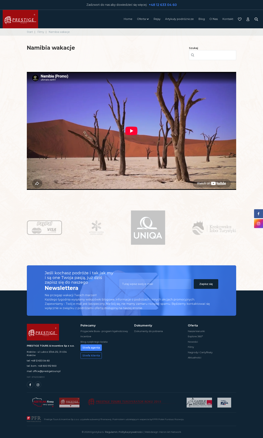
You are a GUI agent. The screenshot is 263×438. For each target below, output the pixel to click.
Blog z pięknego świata (94, 341)
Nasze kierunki (196, 331)
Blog (201, 19)
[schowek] (240, 19)
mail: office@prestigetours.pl (43, 371)
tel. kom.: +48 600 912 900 (42, 365)
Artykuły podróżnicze (179, 19)
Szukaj (193, 48)
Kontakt (227, 19)
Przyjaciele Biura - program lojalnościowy (104, 331)
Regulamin (111, 431)
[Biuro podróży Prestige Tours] (20, 19)
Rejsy (157, 19)
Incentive (86, 336)
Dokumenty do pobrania (148, 331)
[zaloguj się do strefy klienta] (248, 19)
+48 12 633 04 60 (163, 4)
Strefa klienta (91, 355)
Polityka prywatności (131, 431)
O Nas (214, 19)
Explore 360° (195, 336)
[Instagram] (38, 385)
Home (128, 19)
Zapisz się (206, 284)
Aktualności (194, 357)
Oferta (141, 19)
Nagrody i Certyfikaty (200, 352)
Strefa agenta (91, 347)
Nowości (193, 341)
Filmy (191, 346)
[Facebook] (30, 385)
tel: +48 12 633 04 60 (38, 360)
